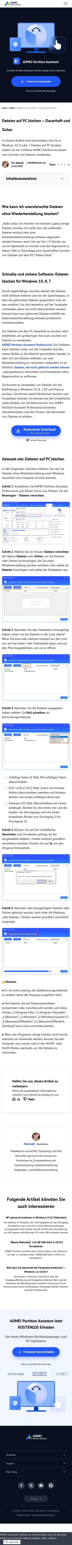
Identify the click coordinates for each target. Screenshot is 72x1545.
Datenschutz (23, 1515)
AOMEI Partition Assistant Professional (27, 345)
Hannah (20, 162)
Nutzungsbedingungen (43, 1515)
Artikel (12, 108)
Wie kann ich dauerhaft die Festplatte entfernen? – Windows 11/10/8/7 (36, 1269)
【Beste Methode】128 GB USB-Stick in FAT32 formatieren (36, 1244)
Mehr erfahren (49, 1538)
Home (4, 108)
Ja (18, 1099)
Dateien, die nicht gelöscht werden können (42, 367)
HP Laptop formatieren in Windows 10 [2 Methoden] (36, 1217)
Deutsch (34, 1498)
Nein (31, 1099)
